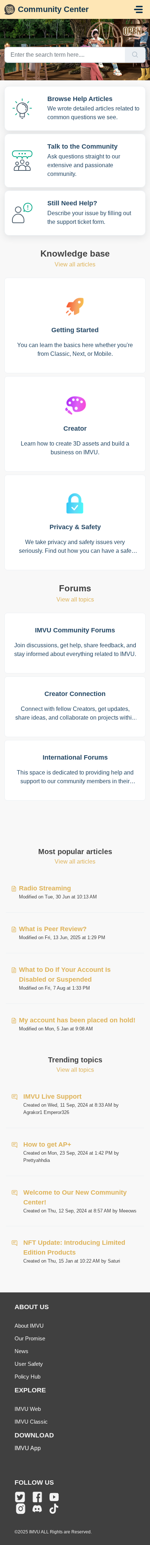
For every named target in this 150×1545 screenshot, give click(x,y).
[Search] (135, 55)
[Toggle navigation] (138, 9)
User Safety (29, 1364)
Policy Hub (27, 1376)
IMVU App (28, 1448)
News (21, 1351)
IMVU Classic (31, 1422)
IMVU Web (28, 1409)
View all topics (75, 599)
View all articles (75, 264)
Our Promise (30, 1338)
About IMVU (29, 1326)
